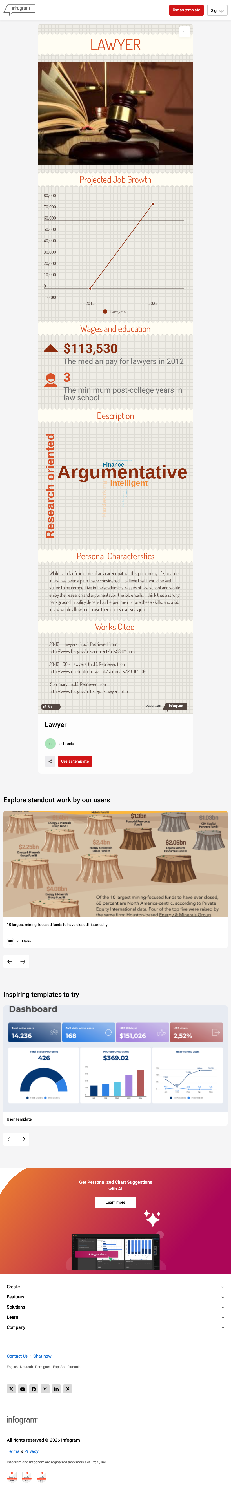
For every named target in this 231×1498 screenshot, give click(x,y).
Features (15, 1297)
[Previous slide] (10, 961)
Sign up (217, 10)
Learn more (115, 1202)
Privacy (31, 1451)
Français (74, 1367)
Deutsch (26, 1367)
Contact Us (17, 1356)
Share (52, 707)
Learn (12, 1317)
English (12, 1367)
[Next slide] (22, 961)
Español (59, 1367)
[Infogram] (19, 10)
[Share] (50, 761)
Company (16, 1327)
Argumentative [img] (122, 471)
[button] (115, 311)
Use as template (187, 10)
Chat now (42, 1356)
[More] (184, 31)
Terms (13, 1451)
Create (13, 1286)
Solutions (16, 1307)
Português (43, 1367)
